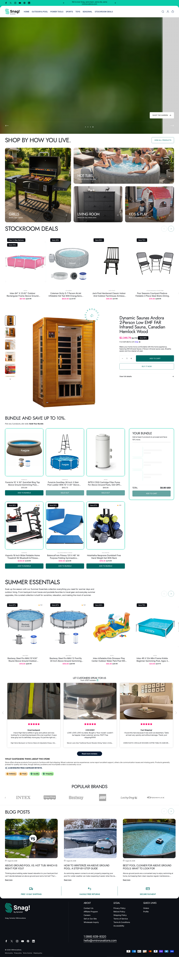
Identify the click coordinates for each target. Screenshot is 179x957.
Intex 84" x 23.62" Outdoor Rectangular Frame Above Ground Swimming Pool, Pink (22, 294)
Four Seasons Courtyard (155, 290)
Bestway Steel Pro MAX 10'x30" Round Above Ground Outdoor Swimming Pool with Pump (23, 659)
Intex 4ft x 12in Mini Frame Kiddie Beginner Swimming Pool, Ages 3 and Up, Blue (152, 659)
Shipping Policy (120, 915)
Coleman (69, 290)
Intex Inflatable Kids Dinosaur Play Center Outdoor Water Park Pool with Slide (109, 659)
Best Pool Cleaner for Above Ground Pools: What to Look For (147, 867)
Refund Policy (119, 912)
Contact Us (88, 908)
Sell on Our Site (90, 919)
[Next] (115, 3)
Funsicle (24, 479)
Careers (87, 915)
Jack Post (111, 290)
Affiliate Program (91, 912)
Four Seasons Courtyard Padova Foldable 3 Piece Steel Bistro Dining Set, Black (152, 294)
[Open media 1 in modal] (64, 362)
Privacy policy (18, 953)
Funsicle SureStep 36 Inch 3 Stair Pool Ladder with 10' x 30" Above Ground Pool (63, 483)
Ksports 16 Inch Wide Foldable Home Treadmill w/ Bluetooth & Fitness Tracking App (22, 556)
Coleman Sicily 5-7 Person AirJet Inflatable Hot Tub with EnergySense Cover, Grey (66, 294)
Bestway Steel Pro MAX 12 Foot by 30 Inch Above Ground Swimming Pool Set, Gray (66, 659)
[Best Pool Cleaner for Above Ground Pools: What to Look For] (149, 838)
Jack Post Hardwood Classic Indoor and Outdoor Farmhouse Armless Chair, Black (109, 294)
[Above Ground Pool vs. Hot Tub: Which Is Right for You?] (31, 838)
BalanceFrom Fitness (65, 552)
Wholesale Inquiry (91, 922)
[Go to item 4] (10, 357)
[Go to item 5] (10, 369)
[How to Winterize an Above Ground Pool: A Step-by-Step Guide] (90, 838)
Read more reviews (89, 754)
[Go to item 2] (10, 332)
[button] (3, 712)
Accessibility (118, 926)
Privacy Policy (119, 908)
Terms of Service (120, 919)
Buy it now (147, 366)
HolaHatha (105, 552)
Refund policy (9, 953)
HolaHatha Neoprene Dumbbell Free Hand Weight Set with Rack (104, 556)
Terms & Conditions (121, 922)
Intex (25, 290)
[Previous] (63, 3)
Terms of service (27, 953)
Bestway (25, 655)
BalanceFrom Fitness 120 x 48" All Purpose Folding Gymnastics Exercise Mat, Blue (63, 556)
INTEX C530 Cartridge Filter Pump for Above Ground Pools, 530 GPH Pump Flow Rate (104, 483)
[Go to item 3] (10, 344)
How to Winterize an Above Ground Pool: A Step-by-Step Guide (86, 867)
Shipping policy (37, 953)
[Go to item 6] (10, 381)
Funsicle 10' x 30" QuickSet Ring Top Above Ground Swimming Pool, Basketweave (22, 483)
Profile (146, 912)
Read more (8, 880)
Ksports (24, 552)
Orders (146, 908)
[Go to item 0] (10, 320)
